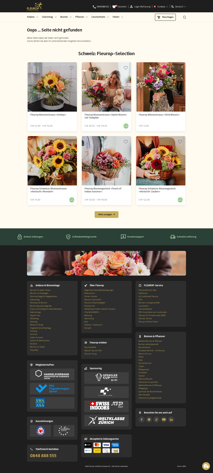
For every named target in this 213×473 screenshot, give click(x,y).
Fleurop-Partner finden (148, 322)
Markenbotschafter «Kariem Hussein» (100, 309)
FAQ (140, 300)
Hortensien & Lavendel (148, 382)
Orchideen (143, 373)
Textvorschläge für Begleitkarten (43, 296)
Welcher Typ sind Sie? (93, 350)
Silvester (33, 344)
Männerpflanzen (145, 379)
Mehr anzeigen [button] (105, 214)
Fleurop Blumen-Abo (147, 290)
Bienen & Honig (36, 325)
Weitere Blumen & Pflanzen (150, 385)
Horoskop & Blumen (38, 303)
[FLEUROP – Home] (34, 6)
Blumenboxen (144, 347)
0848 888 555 (43, 455)
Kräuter (142, 376)
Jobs (86, 322)
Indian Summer (36, 337)
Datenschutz (89, 293)
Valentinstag (35, 312)
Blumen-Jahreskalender (148, 344)
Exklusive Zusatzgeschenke (150, 398)
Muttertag (34, 318)
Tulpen (141, 366)
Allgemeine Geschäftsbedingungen (99, 290)
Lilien (141, 360)
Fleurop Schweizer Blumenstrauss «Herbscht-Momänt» (48, 190)
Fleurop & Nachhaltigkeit (94, 303)
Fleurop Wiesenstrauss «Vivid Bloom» (159, 114)
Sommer (33, 334)
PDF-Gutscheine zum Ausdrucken (153, 312)
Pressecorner (89, 306)
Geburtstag (34, 300)
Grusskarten (144, 306)
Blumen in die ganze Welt (149, 303)
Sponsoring (89, 318)
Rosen (141, 357)
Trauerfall (34, 350)
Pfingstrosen (144, 369)
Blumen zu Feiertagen (39, 293)
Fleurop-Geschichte (92, 300)
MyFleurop (143, 293)
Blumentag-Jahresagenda (41, 306)
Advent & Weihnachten (40, 340)
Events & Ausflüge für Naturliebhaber (46, 309)
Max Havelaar (144, 395)
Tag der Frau (35, 315)
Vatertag (33, 322)
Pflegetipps (143, 388)
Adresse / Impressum (93, 325)
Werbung (88, 315)
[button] (32, 16)
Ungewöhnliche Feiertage (40, 328)
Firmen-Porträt (90, 296)
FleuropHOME (90, 347)
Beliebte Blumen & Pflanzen (150, 341)
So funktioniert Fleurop (148, 296)
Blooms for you (145, 354)
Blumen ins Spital (37, 347)
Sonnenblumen (145, 363)
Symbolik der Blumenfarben (150, 392)
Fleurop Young (90, 354)
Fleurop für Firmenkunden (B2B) (152, 315)
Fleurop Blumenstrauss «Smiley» (48, 114)
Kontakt (87, 328)
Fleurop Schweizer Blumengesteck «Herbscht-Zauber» (157, 190)
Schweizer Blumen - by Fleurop (152, 350)
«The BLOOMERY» (91, 312)
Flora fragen (167, 17)
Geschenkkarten (145, 309)
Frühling (33, 331)
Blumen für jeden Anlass (40, 290)
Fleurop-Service (145, 318)
